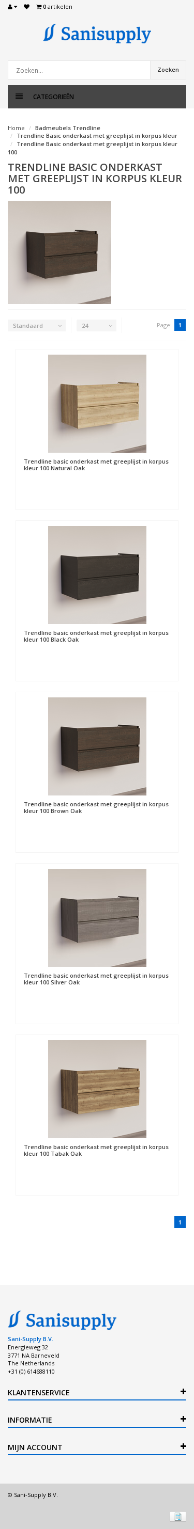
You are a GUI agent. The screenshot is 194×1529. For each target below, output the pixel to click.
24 (85, 325)
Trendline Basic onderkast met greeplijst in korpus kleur (97, 135)
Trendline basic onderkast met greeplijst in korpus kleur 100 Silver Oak (96, 978)
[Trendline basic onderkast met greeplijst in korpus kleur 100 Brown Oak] (97, 746)
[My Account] (12, 6)
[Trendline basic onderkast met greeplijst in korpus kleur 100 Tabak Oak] (97, 1089)
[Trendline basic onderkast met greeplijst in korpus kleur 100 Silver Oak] (97, 918)
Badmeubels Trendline (67, 128)
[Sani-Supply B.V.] (97, 33)
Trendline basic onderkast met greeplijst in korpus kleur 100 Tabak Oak (96, 1150)
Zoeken (168, 69)
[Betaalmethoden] (178, 1516)
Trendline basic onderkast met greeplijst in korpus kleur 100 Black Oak (96, 636)
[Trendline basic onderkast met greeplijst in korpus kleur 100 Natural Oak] (97, 404)
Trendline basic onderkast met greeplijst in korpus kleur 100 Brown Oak (96, 807)
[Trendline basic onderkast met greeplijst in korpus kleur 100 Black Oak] (97, 575)
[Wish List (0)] (26, 6)
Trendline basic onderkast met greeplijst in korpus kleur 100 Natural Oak (96, 464)
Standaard (28, 325)
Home (16, 128)
